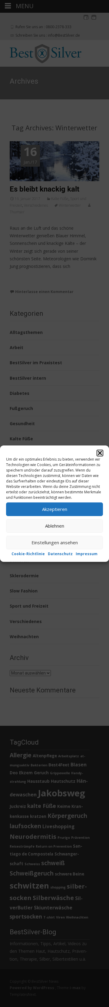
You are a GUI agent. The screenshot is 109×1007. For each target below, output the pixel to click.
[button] (100, 453)
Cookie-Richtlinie (28, 553)
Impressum (86, 553)
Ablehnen (54, 526)
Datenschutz (60, 553)
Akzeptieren (54, 509)
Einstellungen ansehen (54, 542)
